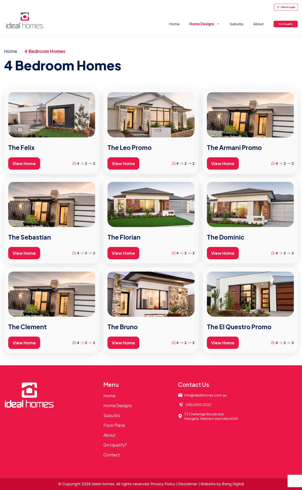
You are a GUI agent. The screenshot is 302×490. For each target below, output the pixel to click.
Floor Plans (114, 425)
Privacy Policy (163, 484)
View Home (24, 163)
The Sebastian (29, 237)
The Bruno (122, 327)
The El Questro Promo (239, 327)
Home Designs (117, 405)
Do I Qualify (286, 23)
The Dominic (225, 237)
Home (174, 24)
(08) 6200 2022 (198, 404)
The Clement (27, 327)
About (258, 24)
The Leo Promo (129, 147)
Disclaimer (187, 484)
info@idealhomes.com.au (205, 395)
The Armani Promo (234, 147)
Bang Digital (233, 484)
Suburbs (236, 24)
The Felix (21, 147)
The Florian (124, 237)
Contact (111, 454)
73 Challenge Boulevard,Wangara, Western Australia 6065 (211, 416)
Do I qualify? (115, 444)
